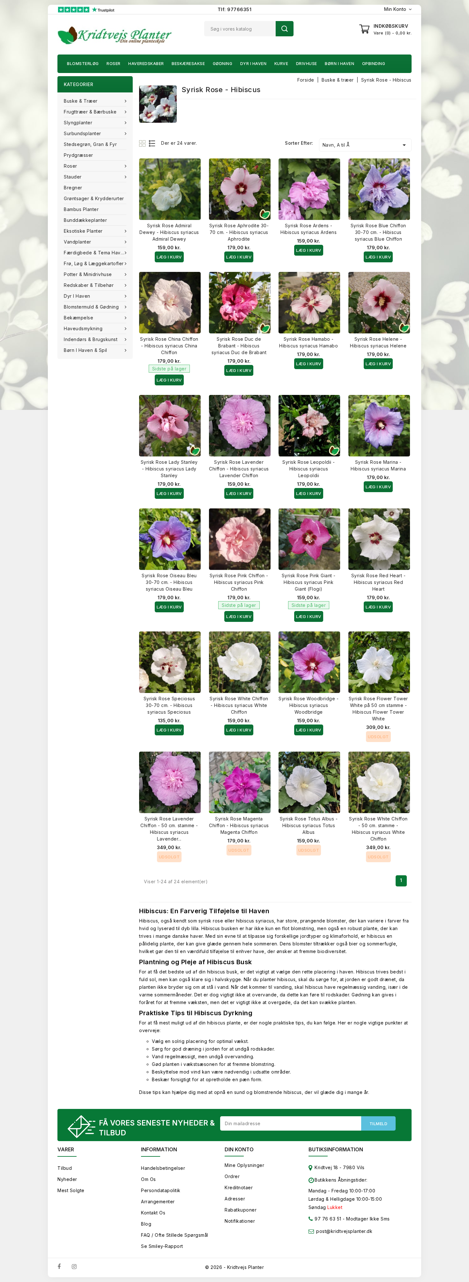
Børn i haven (339, 63)
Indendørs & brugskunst (90, 339)
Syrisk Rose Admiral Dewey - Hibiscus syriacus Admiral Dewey (169, 232)
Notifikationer (240, 1221)
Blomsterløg (83, 63)
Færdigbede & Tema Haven (95, 252)
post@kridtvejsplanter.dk (344, 1231)
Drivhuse (306, 63)
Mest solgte (71, 1190)
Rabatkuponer (241, 1210)
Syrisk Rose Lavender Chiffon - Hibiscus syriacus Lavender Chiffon (239, 468)
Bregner (73, 187)
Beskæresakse (188, 63)
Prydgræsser (78, 155)
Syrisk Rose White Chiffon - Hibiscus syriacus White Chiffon (239, 705)
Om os (148, 1179)
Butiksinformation (336, 1149)
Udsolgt (378, 736)
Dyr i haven (253, 63)
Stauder (73, 176)
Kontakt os (153, 1212)
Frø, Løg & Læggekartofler (94, 263)
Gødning (223, 63)
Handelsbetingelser (163, 1168)
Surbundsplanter (82, 133)
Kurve (281, 63)
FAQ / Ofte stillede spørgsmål (174, 1235)
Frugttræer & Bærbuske (90, 111)
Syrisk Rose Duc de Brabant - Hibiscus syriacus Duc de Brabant (239, 345)
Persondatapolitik (161, 1190)
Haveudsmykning (83, 328)
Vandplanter (77, 241)
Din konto (239, 1149)
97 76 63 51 (327, 1218)
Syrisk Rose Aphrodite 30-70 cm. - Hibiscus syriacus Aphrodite (239, 232)
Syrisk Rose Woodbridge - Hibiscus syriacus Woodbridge (309, 705)
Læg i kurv (169, 256)
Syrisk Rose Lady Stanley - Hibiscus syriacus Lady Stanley (169, 468)
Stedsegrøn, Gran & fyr (90, 144)
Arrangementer (158, 1201)
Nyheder (67, 1179)
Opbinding (373, 63)
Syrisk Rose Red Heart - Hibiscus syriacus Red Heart (378, 582)
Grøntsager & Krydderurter (94, 198)
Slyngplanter (78, 122)
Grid (143, 143)
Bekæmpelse (78, 317)
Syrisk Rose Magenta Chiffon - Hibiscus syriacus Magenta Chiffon (239, 825)
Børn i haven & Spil (85, 350)
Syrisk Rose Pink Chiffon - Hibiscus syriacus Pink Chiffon (239, 582)
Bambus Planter (81, 209)
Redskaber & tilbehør (89, 285)
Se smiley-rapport (162, 1246)
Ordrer (232, 1176)
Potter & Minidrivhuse (88, 274)
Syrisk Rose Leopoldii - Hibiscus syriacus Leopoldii (308, 468)
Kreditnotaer (239, 1187)
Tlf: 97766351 (235, 9)
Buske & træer (81, 101)
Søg (285, 28)
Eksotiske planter (83, 231)
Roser (114, 63)
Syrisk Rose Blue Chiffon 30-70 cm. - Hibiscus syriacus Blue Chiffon (378, 232)
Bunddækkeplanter (85, 220)
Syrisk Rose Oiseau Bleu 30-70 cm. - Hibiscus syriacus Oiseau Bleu (169, 582)
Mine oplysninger (244, 1165)
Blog (146, 1224)
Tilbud (64, 1168)
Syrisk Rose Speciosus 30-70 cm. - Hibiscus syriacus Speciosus (169, 705)
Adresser (235, 1198)
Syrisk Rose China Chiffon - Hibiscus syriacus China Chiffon (169, 345)
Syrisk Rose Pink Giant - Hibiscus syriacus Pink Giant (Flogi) (309, 582)
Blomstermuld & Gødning (91, 307)
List (152, 143)
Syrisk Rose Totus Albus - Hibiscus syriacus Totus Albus (309, 825)
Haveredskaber (146, 63)
